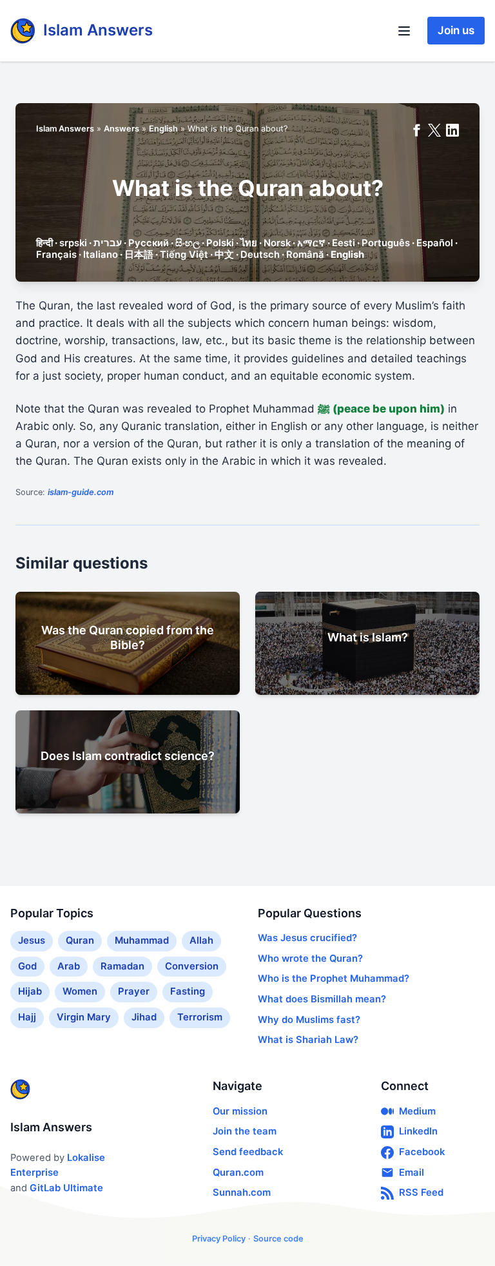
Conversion (191, 966)
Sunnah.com (242, 1192)
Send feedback (248, 1152)
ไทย (248, 243)
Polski (220, 243)
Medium (417, 1111)
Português (386, 243)
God (27, 966)
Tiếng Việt (184, 254)
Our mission (240, 1111)
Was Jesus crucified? (307, 938)
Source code (278, 1238)
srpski (73, 243)
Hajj (27, 1017)
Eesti (343, 243)
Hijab (30, 991)
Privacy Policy (219, 1238)
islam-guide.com (80, 492)
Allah (201, 940)
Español (434, 243)
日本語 (138, 254)
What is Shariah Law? (308, 1040)
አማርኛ (311, 243)
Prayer (134, 991)
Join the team (245, 1131)
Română (305, 254)
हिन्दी (44, 243)
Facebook (422, 1152)
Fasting (187, 991)
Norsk (277, 243)
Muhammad (142, 940)
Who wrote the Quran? (310, 958)
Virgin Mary (84, 1017)
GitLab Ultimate (66, 1188)
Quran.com (238, 1172)
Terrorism (199, 1017)
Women (80, 991)
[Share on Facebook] (416, 130)
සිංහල (187, 243)
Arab (68, 966)
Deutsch (260, 254)
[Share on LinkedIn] (452, 130)
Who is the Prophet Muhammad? (333, 978)
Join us (456, 30)
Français (56, 254)
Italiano (100, 254)
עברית (107, 243)
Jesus (31, 940)
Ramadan (122, 966)
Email (411, 1172)
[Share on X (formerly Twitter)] (434, 130)
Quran (80, 940)
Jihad (144, 1017)
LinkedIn (418, 1131)
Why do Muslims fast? (309, 1020)
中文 (224, 254)
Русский (148, 243)
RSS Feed (421, 1192)
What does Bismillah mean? (322, 999)
